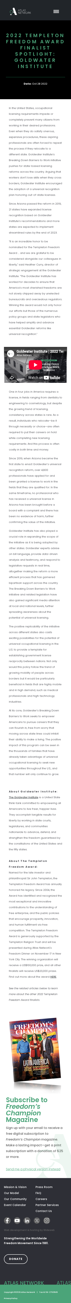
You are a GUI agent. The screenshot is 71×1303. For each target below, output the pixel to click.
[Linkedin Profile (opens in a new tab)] (27, 1220)
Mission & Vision (15, 1187)
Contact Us (44, 1211)
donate (18, 1259)
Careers (41, 1199)
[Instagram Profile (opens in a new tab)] (46, 1220)
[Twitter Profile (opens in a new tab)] (37, 1220)
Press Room (44, 1187)
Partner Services (51, 1205)
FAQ (38, 1193)
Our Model (11, 1193)
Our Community (15, 1199)
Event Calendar (15, 1205)
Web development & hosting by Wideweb (29, 1230)
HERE (53, 977)
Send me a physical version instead (35, 1169)
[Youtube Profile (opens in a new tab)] (17, 1220)
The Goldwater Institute (23, 797)
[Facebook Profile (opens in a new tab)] (7, 1220)
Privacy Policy (10, 1298)
